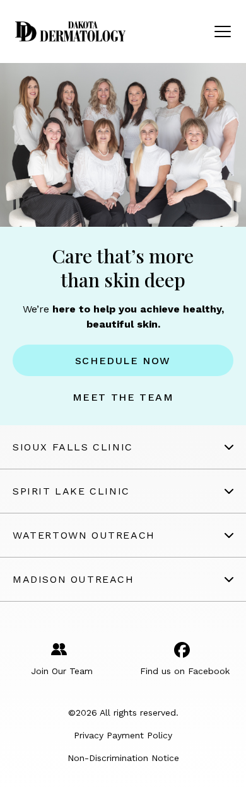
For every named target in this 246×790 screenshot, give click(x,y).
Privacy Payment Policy (123, 735)
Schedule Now (123, 361)
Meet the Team (123, 397)
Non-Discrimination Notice (123, 758)
